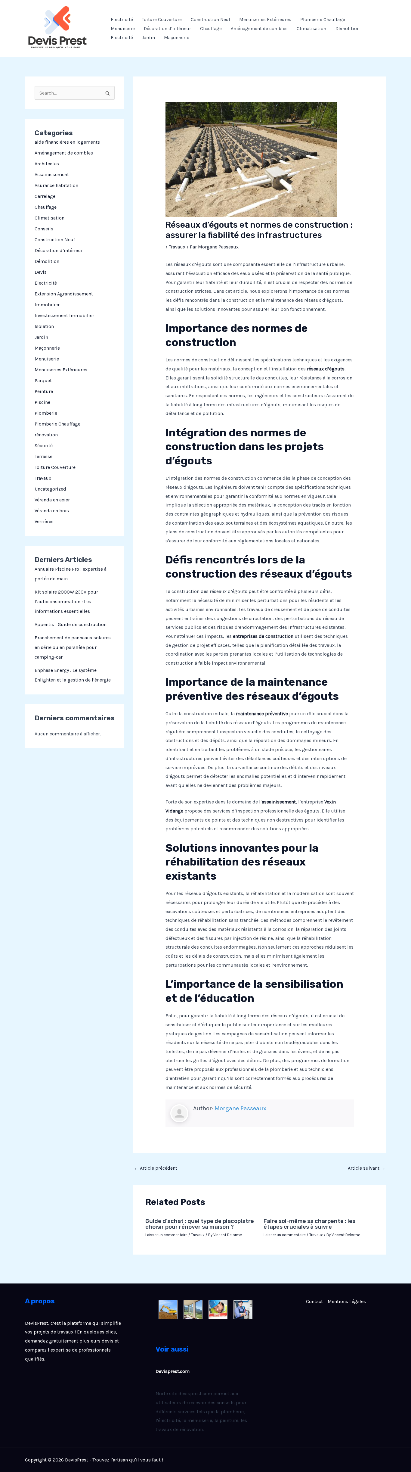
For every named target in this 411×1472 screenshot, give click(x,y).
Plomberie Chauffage (322, 19)
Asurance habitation (56, 185)
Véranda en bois (52, 510)
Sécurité (44, 445)
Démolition (347, 28)
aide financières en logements (67, 142)
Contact (314, 1301)
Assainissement (52, 174)
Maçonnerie (176, 37)
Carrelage (45, 196)
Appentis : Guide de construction (71, 624)
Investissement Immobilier (64, 315)
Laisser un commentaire (166, 1235)
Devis (41, 272)
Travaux (43, 478)
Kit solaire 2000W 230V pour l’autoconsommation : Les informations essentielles (66, 601)
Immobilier (47, 304)
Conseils (44, 229)
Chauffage (211, 28)
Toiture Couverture (162, 19)
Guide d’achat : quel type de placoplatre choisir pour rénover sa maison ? (199, 1224)
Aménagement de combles (259, 28)
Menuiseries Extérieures (265, 19)
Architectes (47, 164)
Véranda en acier (52, 500)
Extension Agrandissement (64, 294)
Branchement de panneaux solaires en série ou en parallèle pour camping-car (73, 647)
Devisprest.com (173, 1371)
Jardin (148, 37)
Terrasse (43, 456)
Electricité (122, 19)
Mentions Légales (347, 1301)
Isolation (44, 326)
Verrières (44, 521)
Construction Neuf (210, 19)
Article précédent (155, 1168)
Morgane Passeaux (240, 1108)
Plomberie (46, 413)
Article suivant (366, 1168)
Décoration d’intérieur (167, 28)
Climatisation (311, 28)
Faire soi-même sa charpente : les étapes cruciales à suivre (309, 1224)
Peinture (44, 391)
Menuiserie (123, 28)
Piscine (42, 402)
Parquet (43, 380)
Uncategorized (50, 489)
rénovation (46, 435)
